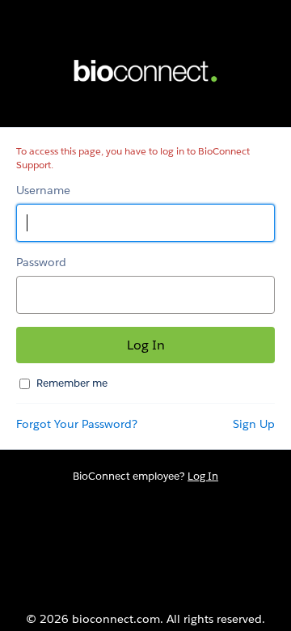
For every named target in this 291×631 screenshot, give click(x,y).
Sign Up (254, 424)
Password (41, 262)
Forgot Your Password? (76, 424)
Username (43, 190)
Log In (203, 476)
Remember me (72, 383)
